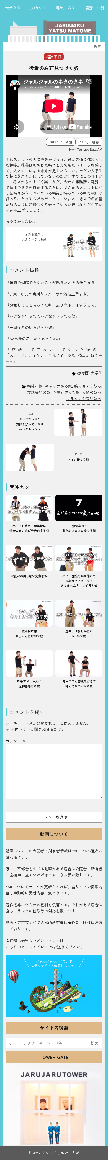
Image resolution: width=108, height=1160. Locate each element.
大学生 (96, 373)
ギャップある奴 (58, 386)
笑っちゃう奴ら (87, 386)
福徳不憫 (35, 386)
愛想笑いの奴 (38, 392)
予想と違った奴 (66, 392)
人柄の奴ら (91, 392)
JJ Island (54, 992)
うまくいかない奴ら (83, 398)
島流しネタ (65, 8)
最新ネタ (12, 8)
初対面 (83, 373)
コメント (16, 741)
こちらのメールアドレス (27, 946)
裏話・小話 (95, 8)
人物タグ (38, 8)
